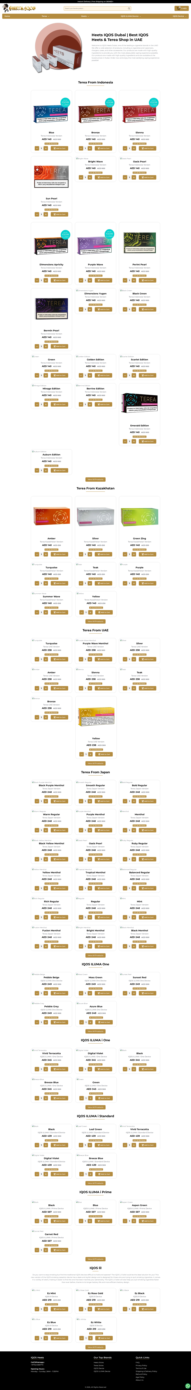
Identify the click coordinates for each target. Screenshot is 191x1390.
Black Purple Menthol (51, 785)
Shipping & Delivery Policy (146, 1371)
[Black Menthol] (139, 927)
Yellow (96, 596)
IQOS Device (180, 16)
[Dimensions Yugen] (95, 290)
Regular (95, 901)
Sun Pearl (51, 198)
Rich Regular (51, 901)
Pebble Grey (51, 1006)
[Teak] (95, 564)
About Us (139, 1380)
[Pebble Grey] (51, 1003)
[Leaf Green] (95, 1126)
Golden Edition (95, 359)
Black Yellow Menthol (51, 843)
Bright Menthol (95, 930)
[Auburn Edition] (51, 451)
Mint (139, 901)
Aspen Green (139, 1205)
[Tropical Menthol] (95, 869)
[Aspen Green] (139, 1202)
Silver (95, 538)
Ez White (96, 1322)
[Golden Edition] (95, 356)
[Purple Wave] (95, 243)
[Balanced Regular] (139, 869)
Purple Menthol (95, 814)
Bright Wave (95, 161)
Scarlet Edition (139, 359)
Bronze (95, 132)
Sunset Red (139, 977)
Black (139, 1053)
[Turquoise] (51, 564)
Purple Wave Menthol (95, 643)
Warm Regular (51, 814)
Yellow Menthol (51, 872)
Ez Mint (51, 1293)
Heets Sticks (99, 1362)
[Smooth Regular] (95, 782)
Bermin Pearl (51, 330)
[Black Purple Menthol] (51, 782)
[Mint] (139, 898)
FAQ (137, 1362)
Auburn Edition (51, 454)
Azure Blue (96, 1006)
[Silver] (95, 517)
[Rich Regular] (51, 898)
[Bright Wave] (95, 158)
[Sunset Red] (139, 974)
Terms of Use (141, 1368)
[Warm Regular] (51, 811)
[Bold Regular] (139, 782)
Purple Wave (95, 264)
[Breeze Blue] (51, 1079)
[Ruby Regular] (139, 840)
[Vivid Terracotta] (51, 1050)
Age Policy (140, 1377)
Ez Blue (51, 1322)
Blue (51, 132)
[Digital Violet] (95, 1050)
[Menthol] (139, 811)
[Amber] (51, 517)
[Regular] (95, 898)
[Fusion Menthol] (51, 927)
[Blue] (51, 111)
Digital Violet (95, 1053)
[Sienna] (139, 111)
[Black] (139, 1050)
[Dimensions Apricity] (51, 243)
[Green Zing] (139, 517)
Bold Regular (139, 785)
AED (183, 7)
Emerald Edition (139, 425)
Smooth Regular (95, 785)
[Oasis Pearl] (139, 158)
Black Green (140, 293)
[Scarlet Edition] (139, 356)
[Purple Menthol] (95, 811)
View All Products (95, 479)
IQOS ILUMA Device (131, 16)
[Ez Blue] (51, 1319)
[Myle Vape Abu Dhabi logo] (19, 8)
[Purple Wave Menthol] (95, 640)
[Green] (51, 356)
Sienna (140, 132)
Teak (95, 567)
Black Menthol (139, 930)
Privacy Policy (141, 1365)
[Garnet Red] (51, 1231)
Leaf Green (95, 1129)
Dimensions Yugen (95, 293)
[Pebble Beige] (51, 974)
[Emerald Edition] (139, 404)
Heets (85, 16)
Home (7, 16)
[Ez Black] (139, 1290)
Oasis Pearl (139, 161)
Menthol (139, 814)
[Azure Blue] (96, 1003)
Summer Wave (51, 596)
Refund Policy (141, 1374)
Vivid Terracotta (51, 1053)
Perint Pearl (140, 264)
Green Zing (139, 538)
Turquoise (51, 567)
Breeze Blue (51, 1082)
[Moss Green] (95, 974)
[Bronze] (95, 111)
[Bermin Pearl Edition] (51, 309)
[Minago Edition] (51, 385)
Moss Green (95, 977)
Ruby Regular (140, 843)
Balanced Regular (139, 872)
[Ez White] (96, 1319)
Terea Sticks (98, 1365)
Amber (51, 538)
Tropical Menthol (95, 872)
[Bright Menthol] (95, 927)
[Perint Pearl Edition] (139, 243)
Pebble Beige (51, 977)
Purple (139, 567)
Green (51, 359)
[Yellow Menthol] (51, 869)
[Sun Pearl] (51, 177)
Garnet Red (51, 1234)
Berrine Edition (95, 388)
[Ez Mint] (51, 1290)
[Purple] (139, 564)
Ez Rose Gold (95, 1293)
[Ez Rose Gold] (95, 1290)
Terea (45, 16)
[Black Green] (139, 290)
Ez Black (139, 1293)
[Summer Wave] (51, 593)
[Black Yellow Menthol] (51, 840)
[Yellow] (96, 593)
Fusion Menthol (51, 930)
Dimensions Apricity (51, 264)
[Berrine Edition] (95, 385)
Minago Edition (51, 388)
